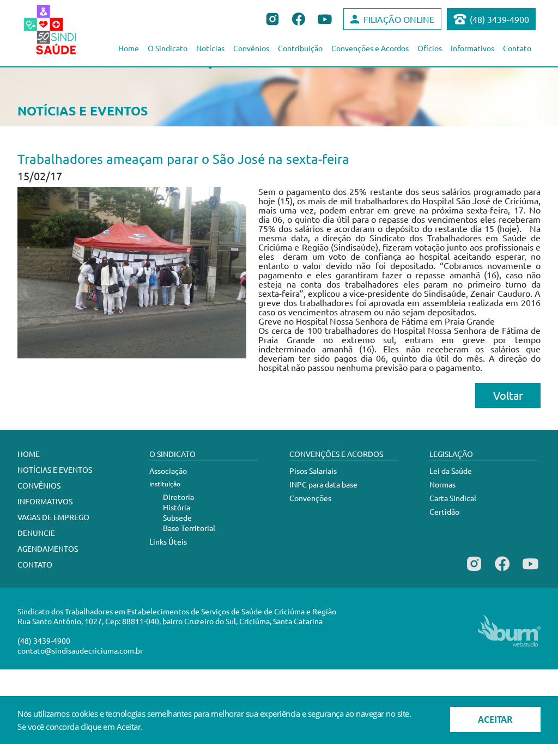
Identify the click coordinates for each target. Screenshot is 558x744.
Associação (168, 470)
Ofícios (429, 48)
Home (128, 48)
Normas (442, 484)
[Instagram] (474, 570)
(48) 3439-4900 (499, 19)
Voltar (508, 395)
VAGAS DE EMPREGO (53, 517)
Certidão (444, 511)
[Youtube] (530, 570)
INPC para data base (323, 484)
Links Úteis (168, 541)
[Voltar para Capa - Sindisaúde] (61, 29)
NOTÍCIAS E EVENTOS (54, 469)
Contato (517, 48)
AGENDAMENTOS (47, 548)
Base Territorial (189, 528)
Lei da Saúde (450, 470)
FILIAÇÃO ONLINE (398, 19)
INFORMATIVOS (44, 501)
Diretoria (178, 497)
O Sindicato (167, 48)
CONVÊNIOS (38, 485)
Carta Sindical (452, 498)
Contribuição (300, 48)
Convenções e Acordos (370, 48)
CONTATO (34, 564)
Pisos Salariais (313, 470)
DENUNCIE (36, 533)
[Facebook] (502, 570)
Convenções (310, 498)
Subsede (177, 517)
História (176, 507)
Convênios (251, 48)
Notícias (210, 48)
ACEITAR (495, 719)
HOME (28, 454)
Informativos (472, 48)
